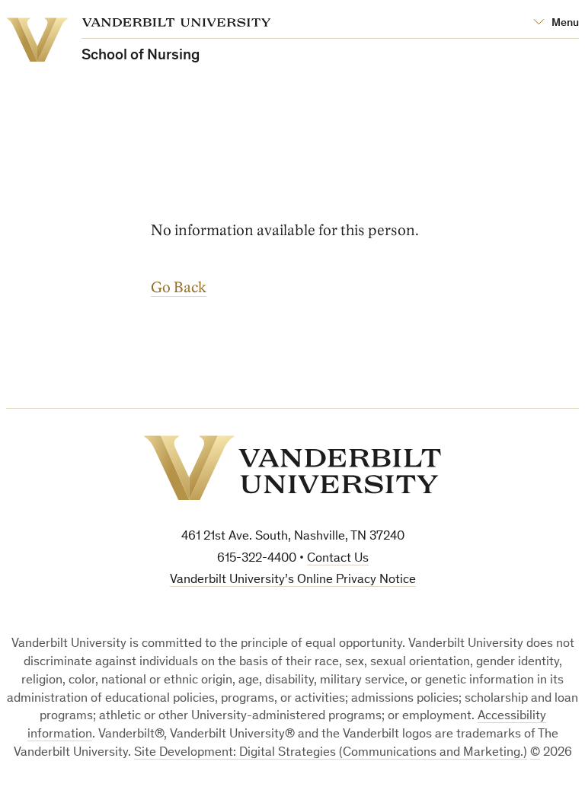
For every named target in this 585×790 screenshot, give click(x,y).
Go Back (178, 288)
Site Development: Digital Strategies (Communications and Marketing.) (330, 753)
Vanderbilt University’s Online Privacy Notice (293, 580)
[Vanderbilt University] (292, 468)
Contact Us (338, 559)
